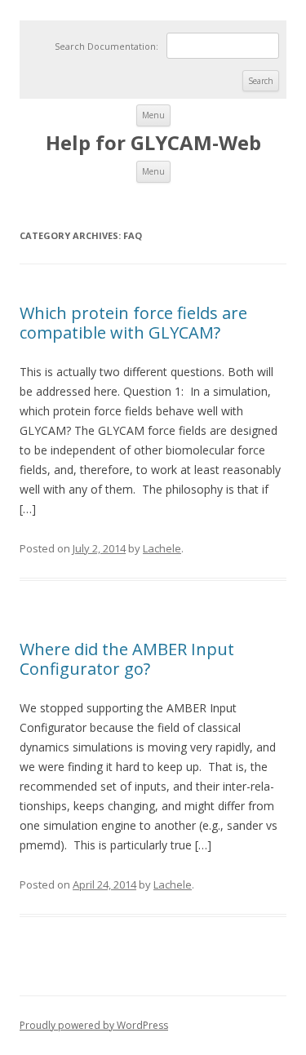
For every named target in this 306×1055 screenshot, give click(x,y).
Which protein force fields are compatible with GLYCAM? (133, 323)
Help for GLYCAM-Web (153, 143)
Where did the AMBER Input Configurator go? (127, 659)
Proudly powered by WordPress (94, 1025)
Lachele (162, 548)
